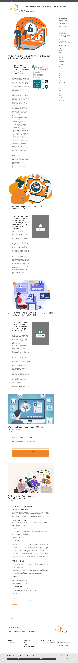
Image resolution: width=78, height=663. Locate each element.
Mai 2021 (60, 75)
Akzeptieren (42, 658)
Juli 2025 (60, 55)
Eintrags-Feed (61, 97)
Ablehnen (17, 658)
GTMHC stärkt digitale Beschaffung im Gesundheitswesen (25, 208)
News (64, 6)
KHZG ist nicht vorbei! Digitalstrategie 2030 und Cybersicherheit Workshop (29, 57)
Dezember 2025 (62, 54)
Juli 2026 (60, 52)
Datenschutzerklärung (29, 646)
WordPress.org (61, 100)
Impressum (26, 648)
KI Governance (57, 6)
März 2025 (61, 57)
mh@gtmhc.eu (15, 604)
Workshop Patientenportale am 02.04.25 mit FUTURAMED (27, 428)
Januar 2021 (61, 80)
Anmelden (61, 95)
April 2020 (61, 85)
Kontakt (32, 11)
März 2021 (61, 78)
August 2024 (61, 61)
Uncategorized (61, 90)
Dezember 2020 (62, 82)
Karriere (27, 11)
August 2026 (61, 50)
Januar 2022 (61, 70)
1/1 (33, 345)
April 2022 (61, 64)
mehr (66, 658)
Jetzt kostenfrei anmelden (20, 166)
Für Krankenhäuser (47, 6)
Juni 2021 (60, 73)
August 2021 (61, 71)
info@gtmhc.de (11, 642)
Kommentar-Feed (62, 98)
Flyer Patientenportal (30, 455)
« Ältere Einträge (11, 618)
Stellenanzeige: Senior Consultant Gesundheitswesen (23, 497)
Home (26, 6)
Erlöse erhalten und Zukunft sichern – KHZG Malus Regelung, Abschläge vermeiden (30, 314)
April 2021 (61, 77)
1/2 (33, 239)
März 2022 (61, 66)
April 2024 (61, 62)
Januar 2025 (61, 59)
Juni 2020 (60, 84)
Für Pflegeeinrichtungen (34, 6)
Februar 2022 (61, 68)
